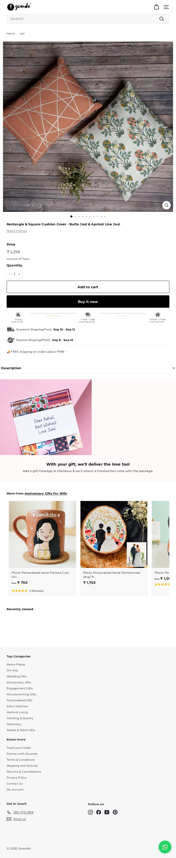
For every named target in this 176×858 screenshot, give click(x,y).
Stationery (14, 724)
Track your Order (19, 747)
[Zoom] (166, 205)
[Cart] (156, 7)
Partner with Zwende (22, 753)
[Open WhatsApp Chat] (165, 847)
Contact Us (15, 783)
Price (11, 244)
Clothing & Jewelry (20, 718)
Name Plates (16, 664)
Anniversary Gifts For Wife (46, 493)
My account (15, 789)
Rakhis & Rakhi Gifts (21, 730)
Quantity (14, 265)
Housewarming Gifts (21, 694)
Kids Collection (17, 706)
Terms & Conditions (21, 759)
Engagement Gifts (20, 688)
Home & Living (17, 712)
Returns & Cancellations (24, 771)
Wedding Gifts (17, 676)
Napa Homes (17, 230)
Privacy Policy (17, 777)
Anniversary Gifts (19, 682)
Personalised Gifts (20, 700)
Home (11, 33)
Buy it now (88, 301)
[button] (28, 590)
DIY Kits (12, 670)
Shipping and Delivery (22, 765)
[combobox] (88, 19)
